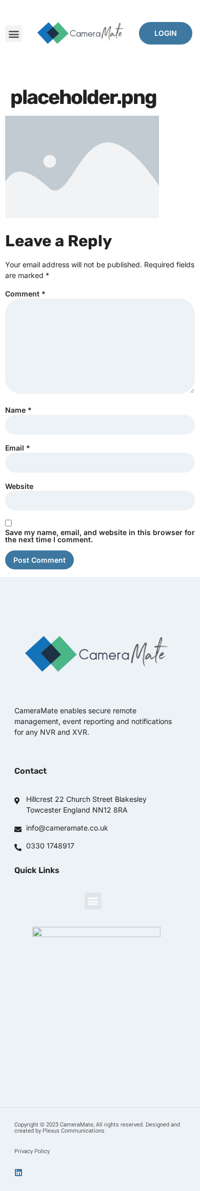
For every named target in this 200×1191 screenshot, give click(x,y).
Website (19, 486)
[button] (13, 33)
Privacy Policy (32, 1151)
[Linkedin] (18, 1172)
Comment (25, 293)
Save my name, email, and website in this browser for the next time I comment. (100, 536)
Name (18, 410)
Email (17, 448)
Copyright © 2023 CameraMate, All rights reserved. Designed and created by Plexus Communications (97, 1127)
